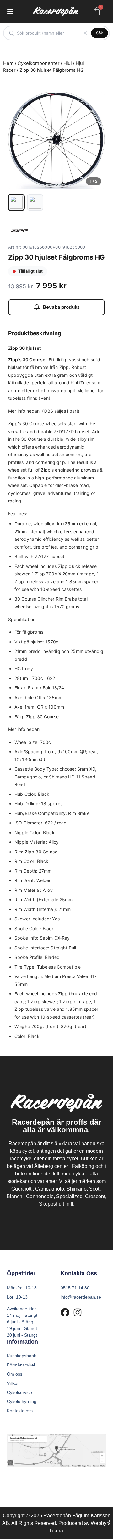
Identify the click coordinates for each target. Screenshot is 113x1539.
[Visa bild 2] (35, 202)
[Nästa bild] (95, 140)
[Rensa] (85, 33)
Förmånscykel (21, 1364)
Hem (8, 63)
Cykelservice (19, 1392)
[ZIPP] (19, 230)
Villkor (13, 1383)
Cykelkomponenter (38, 63)
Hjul (67, 63)
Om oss (14, 1374)
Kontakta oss (20, 1410)
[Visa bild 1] (16, 202)
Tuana (56, 1530)
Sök (99, 33)
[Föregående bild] (18, 140)
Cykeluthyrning (21, 1401)
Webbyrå (101, 1523)
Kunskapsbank (21, 1355)
